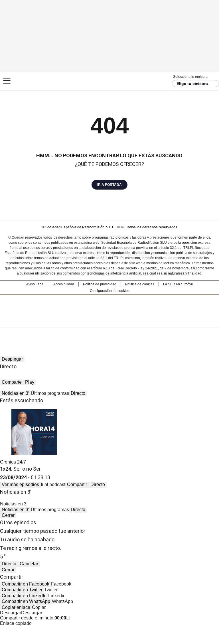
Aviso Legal (35, 284)
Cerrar (8, 515)
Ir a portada (109, 185)
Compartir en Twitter (22, 589)
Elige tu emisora (192, 83)
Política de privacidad (99, 284)
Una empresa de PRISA (109, 307)
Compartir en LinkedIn (24, 595)
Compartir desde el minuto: (33, 617)
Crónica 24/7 (13, 462)
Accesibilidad (63, 284)
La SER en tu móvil (178, 284)
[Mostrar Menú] (7, 81)
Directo (78, 393)
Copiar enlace (16, 607)
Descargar (10, 612)
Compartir (77, 484)
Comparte (12, 382)
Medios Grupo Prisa (109, 321)
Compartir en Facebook (25, 584)
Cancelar (29, 563)
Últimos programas (50, 393)
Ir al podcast (53, 484)
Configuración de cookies (109, 291)
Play (29, 382)
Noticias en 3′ (15, 393)
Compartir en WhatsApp (26, 601)
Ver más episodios (20, 484)
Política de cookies (139, 284)
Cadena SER (26, 80)
